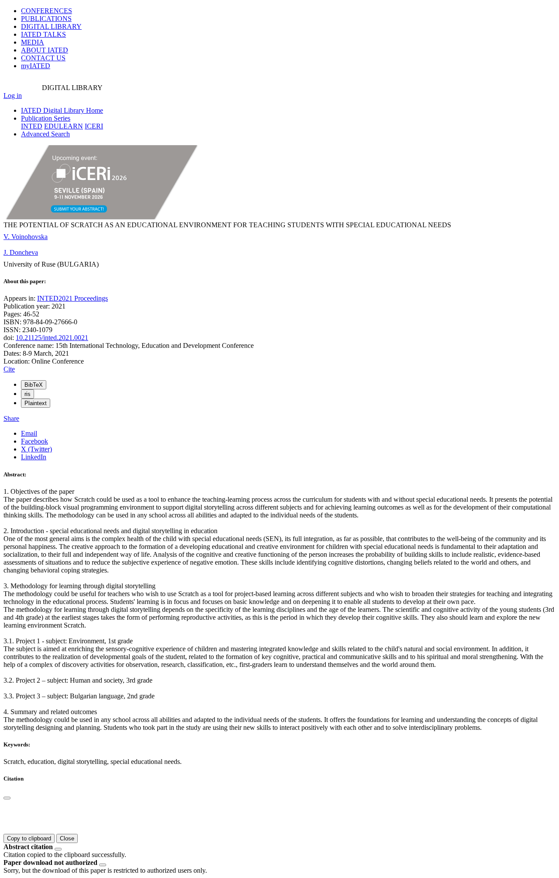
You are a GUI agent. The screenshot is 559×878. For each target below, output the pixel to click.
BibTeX (33, 385)
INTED (31, 126)
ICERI (94, 126)
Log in (12, 95)
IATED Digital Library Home (62, 110)
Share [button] (11, 418)
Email (29, 433)
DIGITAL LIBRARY (51, 26)
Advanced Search (45, 134)
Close (67, 838)
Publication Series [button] (45, 118)
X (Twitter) (36, 449)
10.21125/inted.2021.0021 (52, 337)
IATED (43, 34)
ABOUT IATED (44, 50)
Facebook (34, 441)
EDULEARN (63, 126)
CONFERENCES (46, 10)
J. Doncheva (20, 252)
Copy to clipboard (29, 838)
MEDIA (32, 42)
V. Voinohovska (25, 236)
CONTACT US (43, 58)
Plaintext (35, 403)
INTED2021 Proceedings (72, 298)
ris (27, 394)
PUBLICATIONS (46, 18)
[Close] (6, 798)
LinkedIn (33, 457)
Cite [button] (9, 369)
